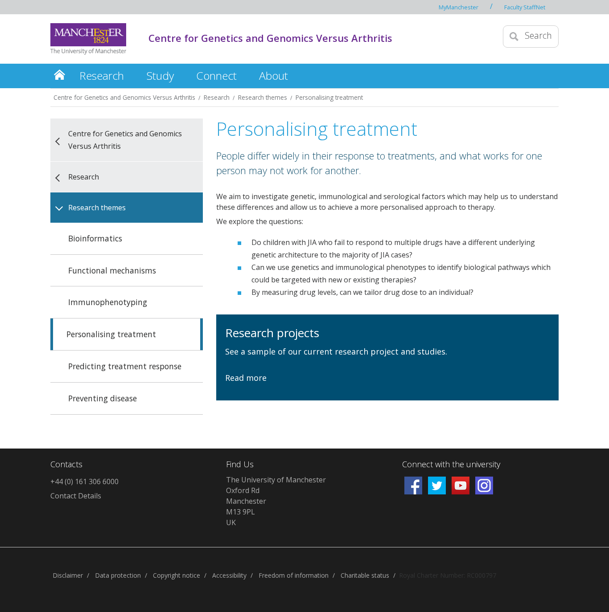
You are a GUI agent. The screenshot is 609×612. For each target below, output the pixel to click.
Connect (216, 75)
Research (101, 75)
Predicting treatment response (124, 366)
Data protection (118, 575)
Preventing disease (102, 398)
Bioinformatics (95, 238)
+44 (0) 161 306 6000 (84, 481)
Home (59, 74)
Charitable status (365, 575)
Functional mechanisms (112, 270)
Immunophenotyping (107, 302)
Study (160, 75)
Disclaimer (68, 575)
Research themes (262, 97)
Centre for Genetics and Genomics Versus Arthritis (270, 38)
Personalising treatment (329, 97)
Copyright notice (176, 575)
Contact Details (75, 496)
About (273, 75)
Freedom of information (294, 575)
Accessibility (229, 575)
